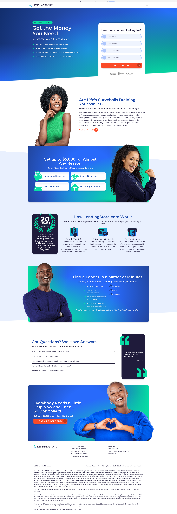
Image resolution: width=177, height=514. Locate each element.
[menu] (147, 5)
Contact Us (112, 454)
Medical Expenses (78, 451)
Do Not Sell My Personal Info (122, 466)
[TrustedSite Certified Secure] (113, 73)
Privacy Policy (106, 466)
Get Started (121, 65)
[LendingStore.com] (41, 5)
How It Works (113, 449)
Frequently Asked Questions (118, 451)
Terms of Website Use (93, 466)
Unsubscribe (138, 466)
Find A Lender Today (50, 421)
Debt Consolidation (78, 446)
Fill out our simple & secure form (74, 241)
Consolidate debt (56, 168)
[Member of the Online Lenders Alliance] (130, 73)
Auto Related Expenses (79, 454)
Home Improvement (78, 449)
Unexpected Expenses (79, 456)
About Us (111, 446)
